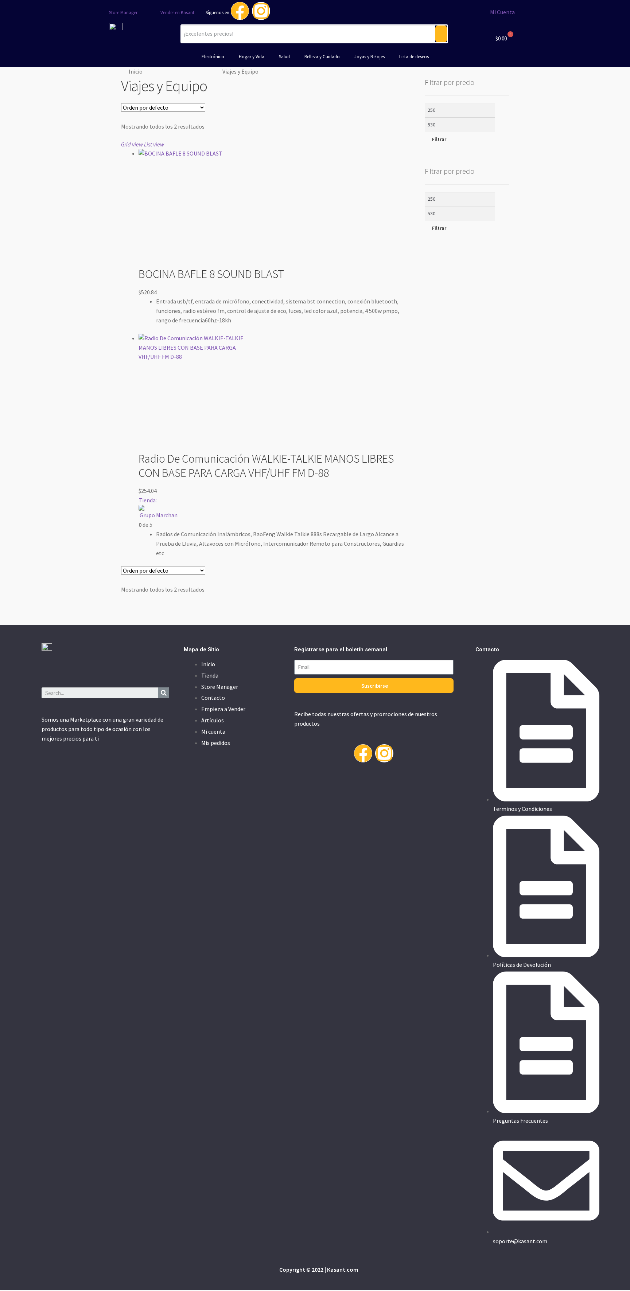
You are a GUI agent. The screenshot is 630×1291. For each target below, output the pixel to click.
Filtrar (439, 139)
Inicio (136, 71)
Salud (284, 57)
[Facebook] (240, 11)
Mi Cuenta (502, 12)
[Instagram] (261, 11)
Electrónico (213, 57)
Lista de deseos (414, 57)
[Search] (163, 692)
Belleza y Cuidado (322, 57)
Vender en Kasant (177, 12)
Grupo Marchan (159, 515)
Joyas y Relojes (369, 57)
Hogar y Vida (251, 57)
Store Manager (123, 12)
